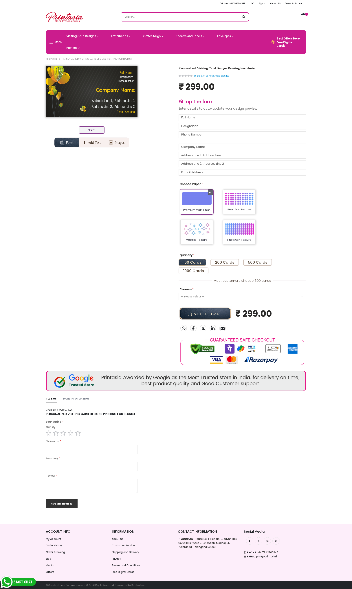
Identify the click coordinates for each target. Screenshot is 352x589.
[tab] (51, 398)
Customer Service (123, 545)
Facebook (193, 328)
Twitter (203, 328)
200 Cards (224, 262)
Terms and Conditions (126, 565)
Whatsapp (183, 328)
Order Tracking (55, 552)
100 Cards (192, 262)
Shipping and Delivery (125, 552)
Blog (48, 559)
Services (51, 59)
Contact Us (275, 3)
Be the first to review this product (211, 75)
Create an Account (293, 3)
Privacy (116, 559)
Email (222, 328)
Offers (50, 572)
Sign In (262, 3)
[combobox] (185, 17)
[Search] (244, 17)
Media (50, 565)
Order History (54, 545)
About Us (117, 539)
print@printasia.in (267, 556)
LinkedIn (213, 328)
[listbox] (242, 219)
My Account (53, 539)
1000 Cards (193, 270)
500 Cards (257, 262)
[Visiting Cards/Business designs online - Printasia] (64, 17)
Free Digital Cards (123, 572)
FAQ (252, 3)
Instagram (267, 541)
